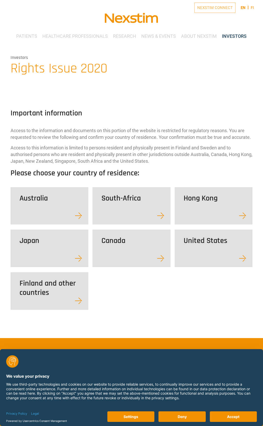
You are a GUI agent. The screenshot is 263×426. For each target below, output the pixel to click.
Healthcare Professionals (75, 36)
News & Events (158, 36)
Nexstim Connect (215, 7)
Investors (234, 36)
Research (124, 36)
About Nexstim (199, 36)
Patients (26, 36)
